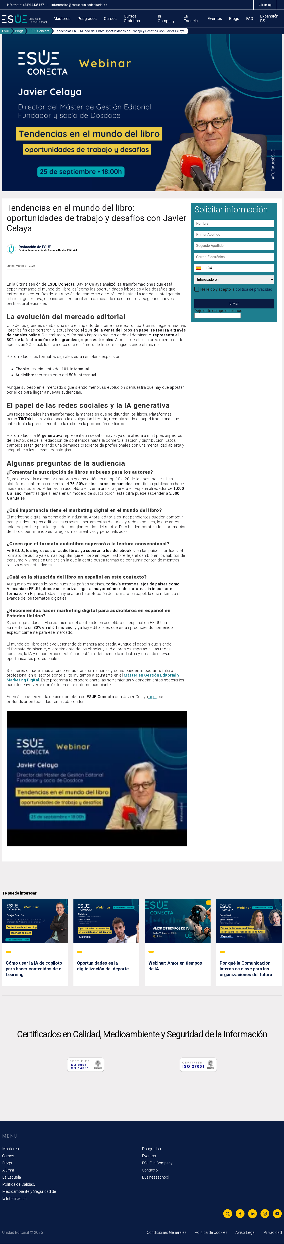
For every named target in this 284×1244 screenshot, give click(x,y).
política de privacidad (253, 289)
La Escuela (191, 18)
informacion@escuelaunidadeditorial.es (79, 5)
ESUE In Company (157, 1163)
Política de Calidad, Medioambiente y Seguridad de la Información (29, 1191)
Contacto (150, 1170)
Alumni (8, 1170)
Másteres (62, 18)
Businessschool (155, 1177)
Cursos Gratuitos (132, 18)
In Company (166, 18)
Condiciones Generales (167, 1232)
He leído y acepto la (236, 289)
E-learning (265, 4)
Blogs (234, 18)
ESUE (6, 31)
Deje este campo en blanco (218, 310)
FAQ (249, 18)
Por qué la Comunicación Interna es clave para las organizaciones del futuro (246, 968)
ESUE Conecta (39, 31)
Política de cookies (211, 1232)
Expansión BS (269, 18)
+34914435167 (34, 5)
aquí (152, 696)
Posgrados (87, 18)
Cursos (110, 18)
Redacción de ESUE (35, 247)
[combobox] (200, 268)
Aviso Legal (245, 1232)
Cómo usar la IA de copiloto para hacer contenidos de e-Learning (34, 968)
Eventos (215, 18)
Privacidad (272, 1232)
